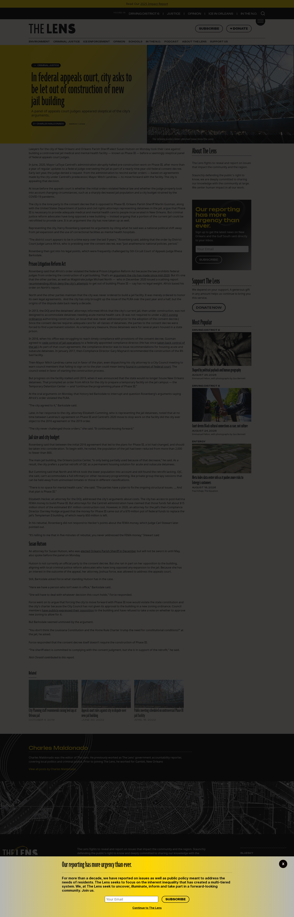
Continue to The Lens (147, 908)
